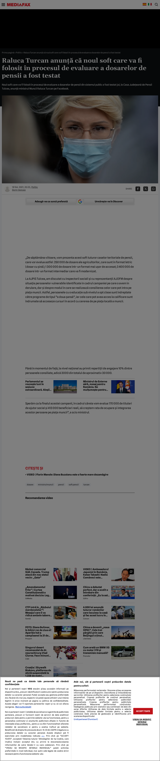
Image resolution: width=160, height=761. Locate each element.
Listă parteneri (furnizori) (86, 719)
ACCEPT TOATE (143, 711)
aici (43, 736)
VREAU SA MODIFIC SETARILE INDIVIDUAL (142, 721)
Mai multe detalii (23, 707)
